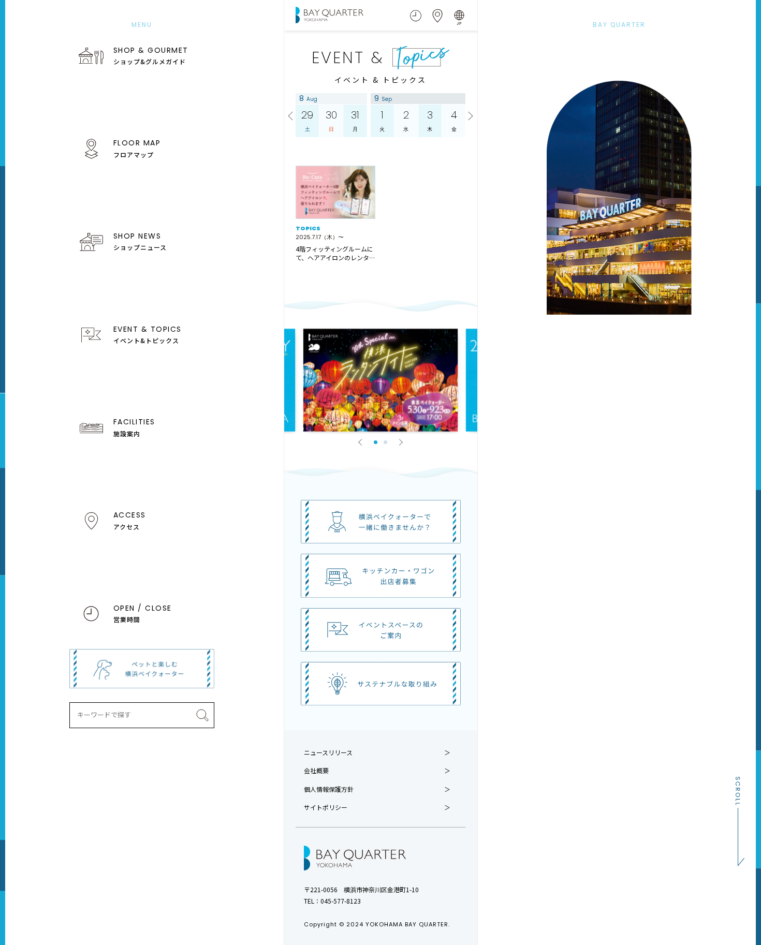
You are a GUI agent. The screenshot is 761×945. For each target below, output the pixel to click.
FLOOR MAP (137, 148)
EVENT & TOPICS (147, 334)
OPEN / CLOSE (142, 613)
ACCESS (129, 520)
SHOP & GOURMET (150, 55)
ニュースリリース (328, 752)
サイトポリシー (325, 807)
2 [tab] (385, 442)
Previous (292, 116)
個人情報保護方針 (329, 789)
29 (307, 120)
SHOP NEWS (140, 241)
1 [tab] (375, 442)
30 (331, 120)
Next (469, 116)
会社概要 (316, 770)
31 (355, 120)
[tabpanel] (380, 380)
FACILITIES (134, 427)
